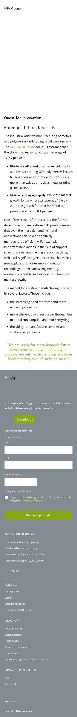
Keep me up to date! (38, 515)
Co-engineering (12, 653)
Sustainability (11, 591)
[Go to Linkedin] (7, 419)
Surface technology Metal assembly (24, 560)
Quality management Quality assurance (26, 659)
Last (6, 458)
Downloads (24, 419)
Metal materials (13, 634)
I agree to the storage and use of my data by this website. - (40, 499)
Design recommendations (18, 647)
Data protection (24, 711)
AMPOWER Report (23, 147)
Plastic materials (13, 628)
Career (8, 597)
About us (9, 579)
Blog (6, 678)
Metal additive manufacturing (20, 548)
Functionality (11, 641)
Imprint (8, 711)
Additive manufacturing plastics (21, 542)
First (6, 442)
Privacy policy (31, 501)
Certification (11, 585)
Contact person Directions (18, 610)
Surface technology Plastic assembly (24, 554)
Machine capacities (14, 603)
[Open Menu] (70, 8)
